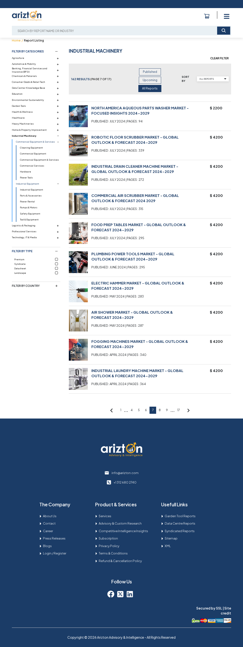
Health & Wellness (22, 111)
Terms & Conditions (113, 553)
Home (16, 40)
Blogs (47, 546)
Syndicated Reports (180, 531)
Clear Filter (219, 58)
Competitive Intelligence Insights (123, 531)
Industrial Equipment (27, 183)
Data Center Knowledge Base (28, 87)
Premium (19, 259)
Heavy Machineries (23, 123)
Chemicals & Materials (24, 75)
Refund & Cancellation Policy (120, 561)
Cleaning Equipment (31, 147)
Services (105, 516)
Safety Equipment (30, 213)
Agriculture (18, 57)
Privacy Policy (109, 546)
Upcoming (150, 80)
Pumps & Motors (28, 207)
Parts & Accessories (31, 195)
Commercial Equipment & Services (35, 141)
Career (48, 531)
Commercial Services (32, 165)
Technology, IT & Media (24, 237)
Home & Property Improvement (29, 129)
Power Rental (27, 201)
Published (150, 72)
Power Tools (26, 177)
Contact (49, 523)
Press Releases (54, 538)
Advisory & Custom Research (120, 523)
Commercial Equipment (33, 153)
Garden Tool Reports (180, 516)
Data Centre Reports (180, 523)
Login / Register (54, 553)
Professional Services (24, 231)
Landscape (20, 272)
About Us (49, 516)
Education (17, 93)
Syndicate (20, 263)
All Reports (150, 88)
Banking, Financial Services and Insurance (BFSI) (29, 70)
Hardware (25, 171)
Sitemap (171, 538)
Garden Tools (19, 105)
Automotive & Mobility (24, 63)
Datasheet (20, 268)
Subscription (108, 538)
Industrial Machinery (24, 135)
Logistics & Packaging (23, 225)
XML (168, 546)
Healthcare (18, 117)
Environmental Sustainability (28, 99)
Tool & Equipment (29, 219)
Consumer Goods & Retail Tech (28, 81)
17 (178, 410)
